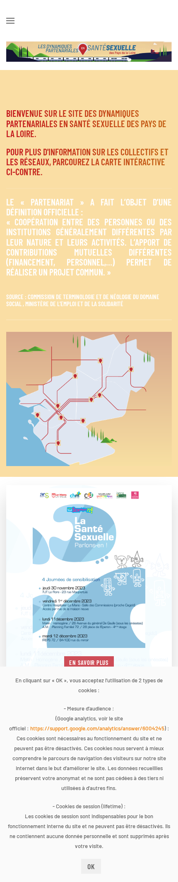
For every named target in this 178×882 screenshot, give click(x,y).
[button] (10, 20)
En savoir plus (89, 662)
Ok (91, 866)
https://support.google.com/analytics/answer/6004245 (97, 728)
